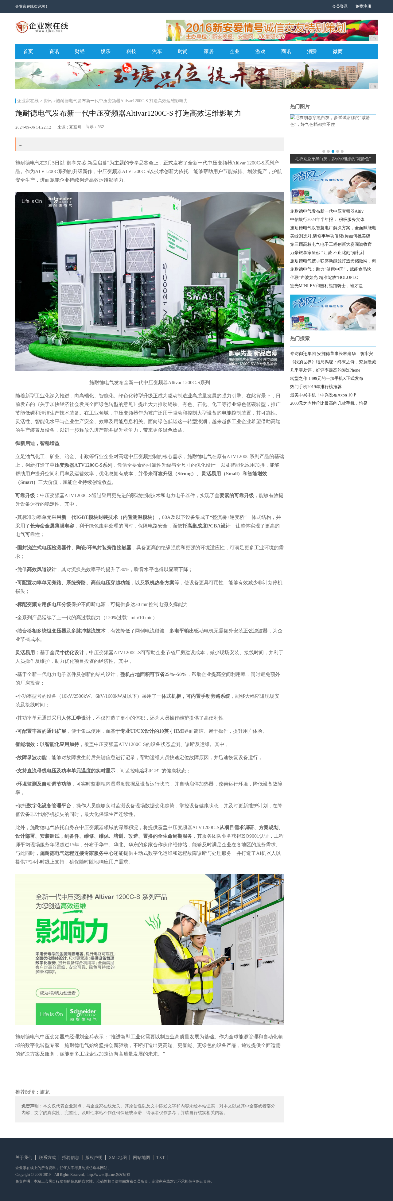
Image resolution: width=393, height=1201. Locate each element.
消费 (312, 51)
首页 (28, 51)
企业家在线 (28, 100)
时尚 (183, 51)
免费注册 (363, 6)
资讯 (54, 51)
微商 (338, 51)
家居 (209, 51)
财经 (80, 51)
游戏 (260, 51)
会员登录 (340, 6)
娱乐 (106, 51)
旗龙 (45, 1092)
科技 (131, 51)
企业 (234, 51)
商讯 (286, 51)
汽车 (157, 51)
